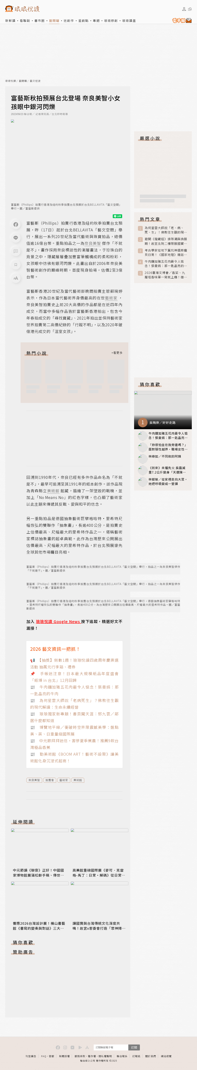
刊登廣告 (31, 1056)
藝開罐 (54, 20)
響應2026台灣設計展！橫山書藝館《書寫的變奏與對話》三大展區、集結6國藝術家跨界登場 (39, 928)
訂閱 (134, 1047)
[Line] (16, 238)
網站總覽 (166, 1056)
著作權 (92, 1056)
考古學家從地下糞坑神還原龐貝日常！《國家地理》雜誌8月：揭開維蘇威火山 (166, 252)
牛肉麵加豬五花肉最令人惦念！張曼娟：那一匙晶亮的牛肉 (166, 263)
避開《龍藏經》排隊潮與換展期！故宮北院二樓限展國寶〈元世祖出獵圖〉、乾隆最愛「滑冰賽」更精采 (166, 241)
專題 (96, 20)
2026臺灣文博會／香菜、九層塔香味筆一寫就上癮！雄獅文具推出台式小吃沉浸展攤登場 (166, 274)
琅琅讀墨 (129, 20)
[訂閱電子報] (181, 20)
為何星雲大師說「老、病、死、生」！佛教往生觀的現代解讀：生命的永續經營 (166, 230)
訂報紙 (136, 1056)
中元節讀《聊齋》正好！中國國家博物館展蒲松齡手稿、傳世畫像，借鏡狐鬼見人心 (38, 875)
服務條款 (80, 1056)
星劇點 (83, 20)
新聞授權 (64, 1056)
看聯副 (25, 20)
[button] (16, 251)
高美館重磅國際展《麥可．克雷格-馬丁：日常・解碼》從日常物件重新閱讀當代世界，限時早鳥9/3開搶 (99, 878)
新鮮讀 (10, 20)
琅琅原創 (111, 20)
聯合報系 (122, 1056)
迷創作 (69, 20)
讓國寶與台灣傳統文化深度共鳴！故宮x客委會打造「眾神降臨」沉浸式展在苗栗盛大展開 (97, 928)
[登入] (184, 9)
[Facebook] (16, 224)
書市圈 (39, 20)
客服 (51, 1056)
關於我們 (150, 1056)
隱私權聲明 (105, 1056)
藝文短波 (35, 81)
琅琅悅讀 (10, 81)
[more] (116, 353)
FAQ (43, 1056)
